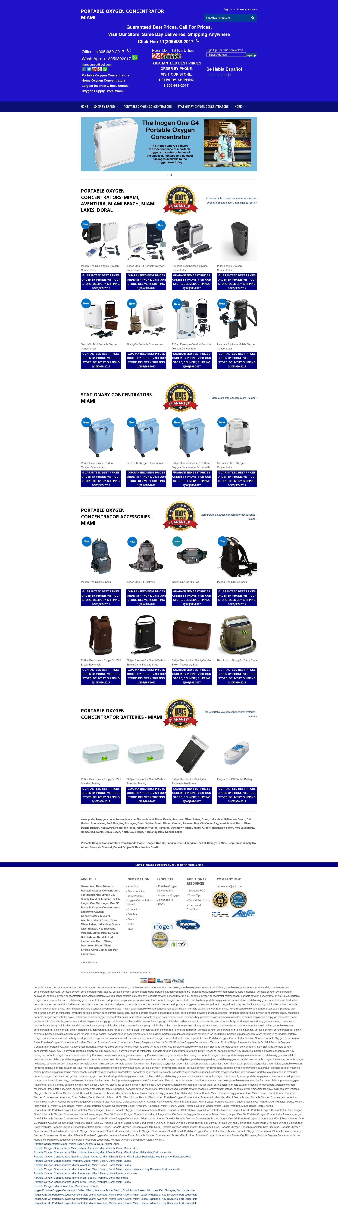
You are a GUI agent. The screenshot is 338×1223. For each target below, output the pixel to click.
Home (84, 107)
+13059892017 (117, 58)
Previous (88, 144)
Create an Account (247, 9)
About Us (133, 886)
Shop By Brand (104, 107)
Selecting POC (196, 890)
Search (132, 919)
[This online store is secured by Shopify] (220, 907)
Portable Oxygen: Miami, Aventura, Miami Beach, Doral (66, 1186)
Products (165, 879)
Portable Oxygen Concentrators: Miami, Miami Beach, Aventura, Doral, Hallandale (81, 1177)
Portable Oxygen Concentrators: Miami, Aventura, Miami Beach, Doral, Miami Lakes (82, 1165)
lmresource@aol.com (97, 64)
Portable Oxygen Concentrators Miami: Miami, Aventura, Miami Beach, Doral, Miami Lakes (86, 1148)
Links (131, 924)
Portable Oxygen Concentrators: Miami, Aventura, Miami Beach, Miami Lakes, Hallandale (85, 1173)
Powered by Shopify (140, 972)
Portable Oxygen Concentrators (148, 107)
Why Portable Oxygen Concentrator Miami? (138, 900)
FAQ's (161, 904)
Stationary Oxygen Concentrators (203, 107)
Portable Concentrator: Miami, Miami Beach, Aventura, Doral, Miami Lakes (77, 1143)
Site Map (133, 914)
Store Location (136, 891)
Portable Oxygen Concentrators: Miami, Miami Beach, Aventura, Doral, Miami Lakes (82, 1182)
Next (250, 144)
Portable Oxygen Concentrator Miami (122, 14)
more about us (89, 962)
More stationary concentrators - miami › (234, 398)
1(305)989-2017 (110, 51)
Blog (130, 929)
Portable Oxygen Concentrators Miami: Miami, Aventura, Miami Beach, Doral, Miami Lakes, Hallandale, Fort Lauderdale (102, 1152)
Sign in (228, 9)
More (238, 107)
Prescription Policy (199, 900)
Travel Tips (194, 895)
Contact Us (134, 909)
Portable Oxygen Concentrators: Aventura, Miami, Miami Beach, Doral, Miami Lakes (82, 1160)
